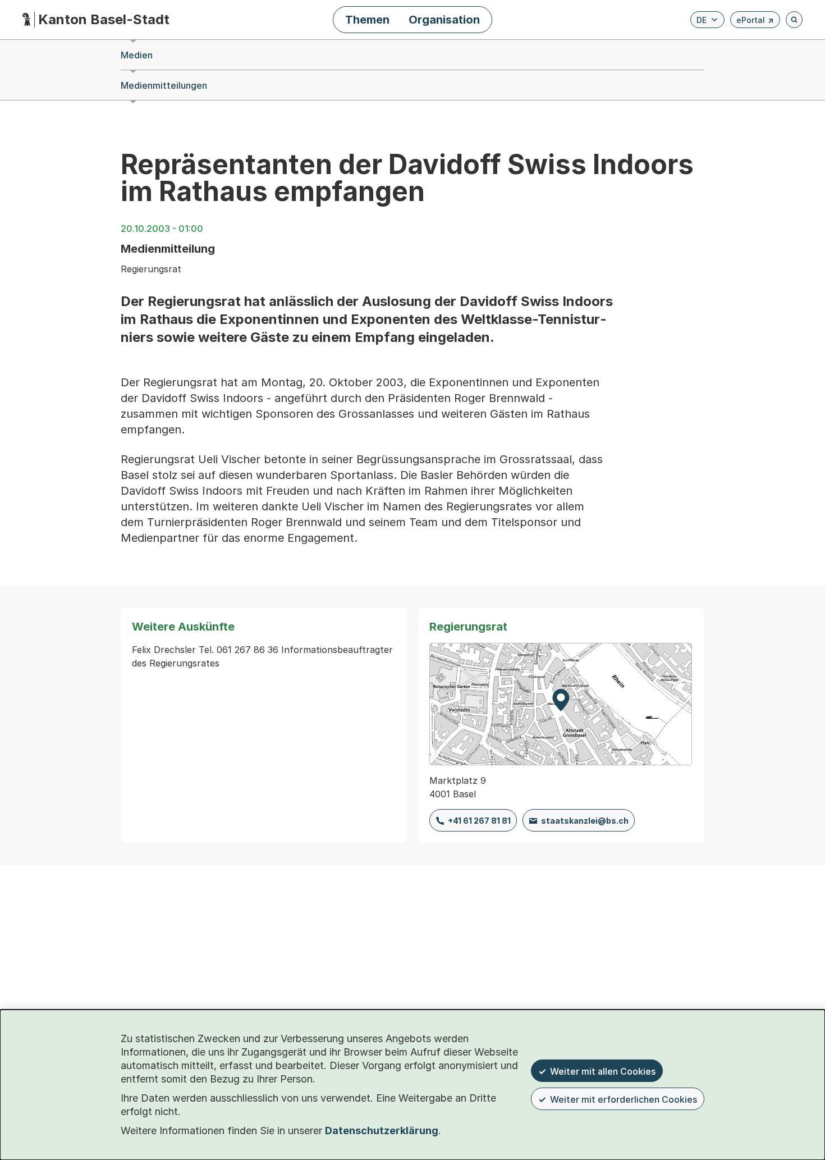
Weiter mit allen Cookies (603, 1071)
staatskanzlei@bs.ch (585, 820)
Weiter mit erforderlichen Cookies (623, 1099)
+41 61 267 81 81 (479, 820)
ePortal (755, 21)
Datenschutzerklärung (381, 1130)
